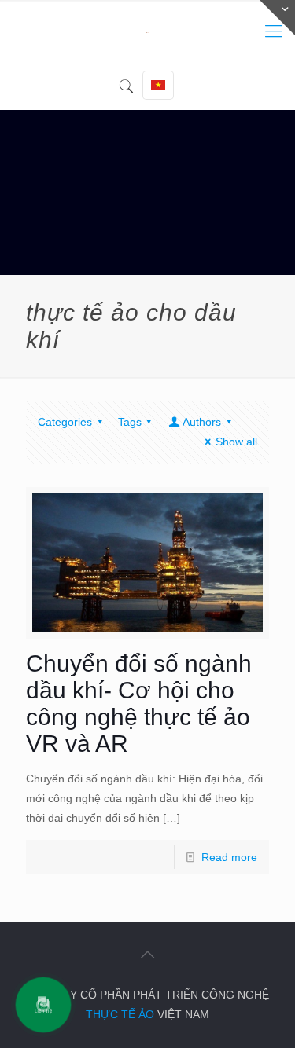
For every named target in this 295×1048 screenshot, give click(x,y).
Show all (236, 441)
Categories (65, 422)
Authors (202, 422)
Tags (130, 422)
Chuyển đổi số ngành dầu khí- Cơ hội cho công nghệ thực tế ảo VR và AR (139, 703)
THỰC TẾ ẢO (120, 1014)
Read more (229, 857)
